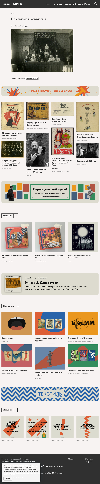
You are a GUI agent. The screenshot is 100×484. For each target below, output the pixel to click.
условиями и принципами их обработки (15, 471)
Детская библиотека (37, 128)
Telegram (88, 462)
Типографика (90, 341)
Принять (7, 478)
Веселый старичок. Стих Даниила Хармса (87, 135)
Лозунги (10, 440)
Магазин (88, 4)
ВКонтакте (89, 459)
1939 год (84, 164)
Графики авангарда (80, 341)
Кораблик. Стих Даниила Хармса (59, 120)
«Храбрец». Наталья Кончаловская (36, 123)
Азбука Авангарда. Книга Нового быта (80, 256)
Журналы (59, 124)
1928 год (66, 171)
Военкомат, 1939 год (86, 161)
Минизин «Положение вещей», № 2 (15, 256)
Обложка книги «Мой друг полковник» (11, 134)
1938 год (9, 168)
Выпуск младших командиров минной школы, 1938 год (10, 162)
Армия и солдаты (32, 78)
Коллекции (57, 4)
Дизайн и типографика (48, 344)
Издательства (12, 373)
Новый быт (10, 261)
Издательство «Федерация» (14, 370)
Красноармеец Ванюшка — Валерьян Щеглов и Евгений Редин (61, 161)
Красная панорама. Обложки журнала (48, 339)
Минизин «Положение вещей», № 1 (49, 256)
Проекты (67, 4)
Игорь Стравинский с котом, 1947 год (36, 170)
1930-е (3, 168)
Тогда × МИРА (12, 3)
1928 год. (54, 168)
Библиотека (78, 4)
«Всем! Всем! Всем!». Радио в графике (48, 373)
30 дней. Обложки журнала (81, 370)
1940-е (13, 14)
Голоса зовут (7, 338)
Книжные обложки (11, 138)
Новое (48, 4)
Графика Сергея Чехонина (80, 338)
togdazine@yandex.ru (20, 459)
